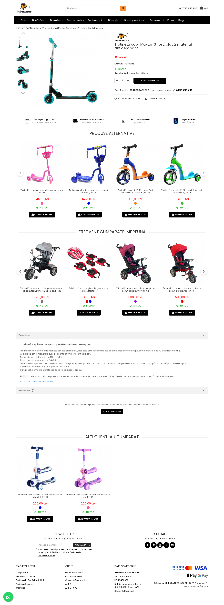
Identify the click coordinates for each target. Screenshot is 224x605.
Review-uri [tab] (27, 390)
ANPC (68, 584)
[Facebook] (147, 545)
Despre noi (22, 572)
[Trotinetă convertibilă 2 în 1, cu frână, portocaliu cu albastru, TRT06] (135, 164)
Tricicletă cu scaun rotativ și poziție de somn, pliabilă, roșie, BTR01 (182, 289)
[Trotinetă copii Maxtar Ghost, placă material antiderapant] (71, 71)
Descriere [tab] (24, 335)
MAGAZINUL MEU (25, 566)
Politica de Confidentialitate (30, 580)
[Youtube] (160, 545)
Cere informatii (156, 98)
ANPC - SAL (71, 587)
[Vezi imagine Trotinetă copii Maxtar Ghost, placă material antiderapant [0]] (23, 42)
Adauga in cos (150, 80)
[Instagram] (172, 545)
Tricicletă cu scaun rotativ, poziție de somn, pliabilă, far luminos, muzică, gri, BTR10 (41, 289)
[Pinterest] (154, 545)
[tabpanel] (71, 71)
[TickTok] (166, 545)
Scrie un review (112, 411)
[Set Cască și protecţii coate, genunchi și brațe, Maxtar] (88, 262)
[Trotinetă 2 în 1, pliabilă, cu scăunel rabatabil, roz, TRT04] (88, 468)
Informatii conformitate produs (36, 381)
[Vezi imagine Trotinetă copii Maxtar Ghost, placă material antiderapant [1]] (23, 56)
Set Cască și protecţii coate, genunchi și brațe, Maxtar (89, 289)
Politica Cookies (24, 584)
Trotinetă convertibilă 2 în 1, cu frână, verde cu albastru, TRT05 (182, 191)
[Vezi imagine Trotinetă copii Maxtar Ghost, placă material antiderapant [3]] (23, 84)
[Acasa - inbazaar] (32, 8)
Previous (23, 33)
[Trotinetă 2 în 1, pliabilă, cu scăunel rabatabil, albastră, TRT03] (40, 468)
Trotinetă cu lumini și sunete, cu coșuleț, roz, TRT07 (41, 191)
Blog (181, 20)
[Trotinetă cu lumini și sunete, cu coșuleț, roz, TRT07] (42, 164)
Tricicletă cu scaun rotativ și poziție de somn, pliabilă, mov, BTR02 (135, 289)
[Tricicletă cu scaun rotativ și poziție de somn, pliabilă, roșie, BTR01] (182, 262)
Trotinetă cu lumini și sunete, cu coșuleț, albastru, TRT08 (88, 191)
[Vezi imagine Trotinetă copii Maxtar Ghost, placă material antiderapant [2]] (23, 70)
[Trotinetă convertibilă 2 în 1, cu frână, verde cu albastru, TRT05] (182, 164)
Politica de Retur (73, 576)
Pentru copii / (34, 28)
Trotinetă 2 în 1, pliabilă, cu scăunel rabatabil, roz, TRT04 (88, 496)
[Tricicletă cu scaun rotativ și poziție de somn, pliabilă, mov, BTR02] (135, 262)
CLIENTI (69, 566)
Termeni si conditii (25, 576)
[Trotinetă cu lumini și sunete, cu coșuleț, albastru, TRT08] (88, 164)
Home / (20, 28)
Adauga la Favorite (128, 98)
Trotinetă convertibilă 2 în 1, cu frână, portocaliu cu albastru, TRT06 (135, 191)
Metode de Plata (74, 572)
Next (23, 92)
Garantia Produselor (76, 580)
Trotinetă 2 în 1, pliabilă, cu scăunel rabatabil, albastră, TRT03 (40, 496)
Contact (20, 587)
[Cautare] (123, 8)
